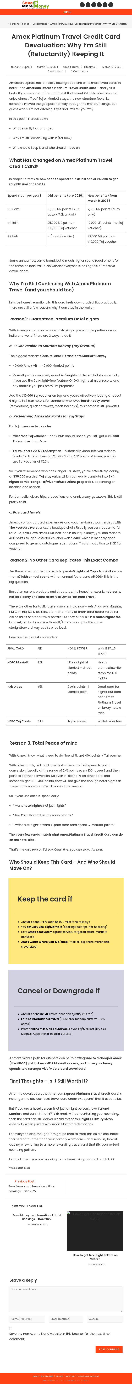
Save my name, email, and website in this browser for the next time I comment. (60, 1336)
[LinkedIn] (99, 4)
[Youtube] (105, 4)
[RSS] (110, 4)
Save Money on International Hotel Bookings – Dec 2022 (37, 1217)
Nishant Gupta (20, 67)
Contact (70, 1376)
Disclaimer (47, 1376)
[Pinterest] (88, 4)
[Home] (6, 23)
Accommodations (88, 1376)
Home (36, 1376)
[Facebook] (82, 4)
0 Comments (79, 71)
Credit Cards (71, 67)
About (59, 1376)
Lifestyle (89, 67)
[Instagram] (93, 4)
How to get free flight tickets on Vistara (95, 1257)
